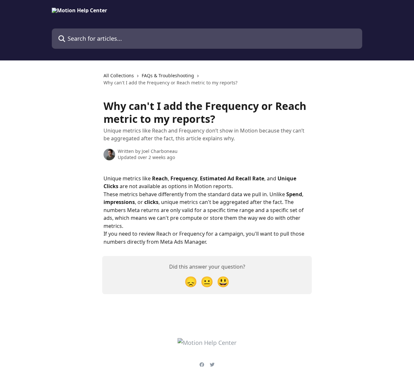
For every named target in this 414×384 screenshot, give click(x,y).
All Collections (119, 75)
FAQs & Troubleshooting (168, 75)
